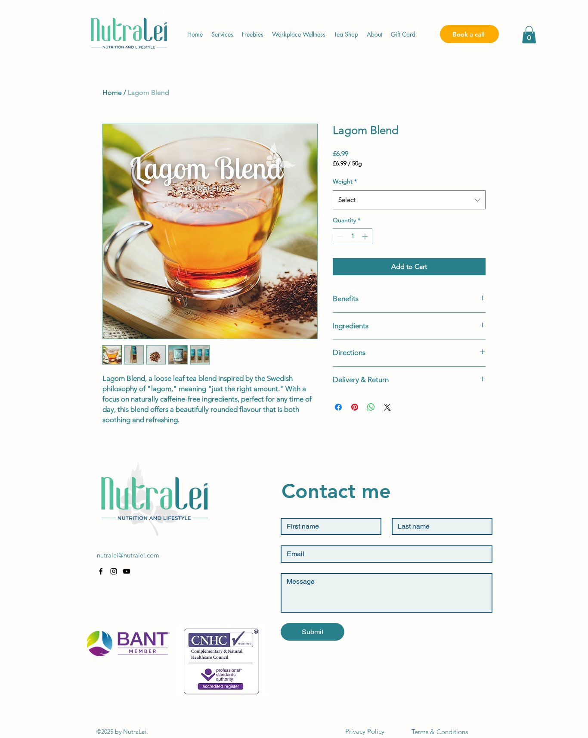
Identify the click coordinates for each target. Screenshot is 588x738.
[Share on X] (387, 407)
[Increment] (365, 236)
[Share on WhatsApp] (371, 407)
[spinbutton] (352, 236)
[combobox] (409, 199)
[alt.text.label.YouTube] (126, 571)
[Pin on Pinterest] (355, 407)
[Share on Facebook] (338, 407)
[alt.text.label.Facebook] (100, 571)
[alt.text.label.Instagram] (113, 571)
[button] (529, 35)
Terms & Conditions (440, 732)
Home (112, 92)
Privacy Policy (364, 731)
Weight (345, 181)
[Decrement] (339, 236)
